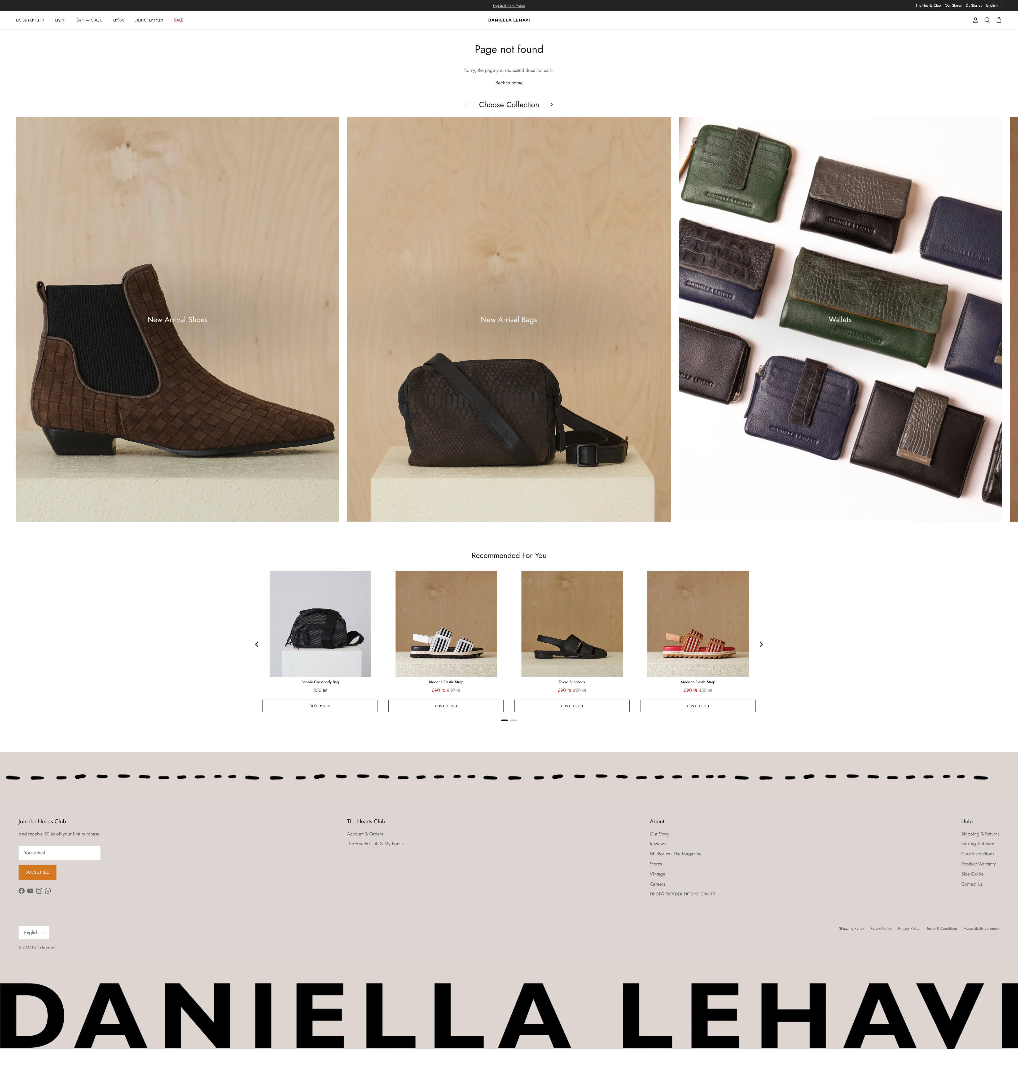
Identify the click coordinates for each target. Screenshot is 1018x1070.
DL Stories (974, 5)
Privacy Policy (909, 928)
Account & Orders (365, 833)
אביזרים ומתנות (149, 20)
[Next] (761, 644)
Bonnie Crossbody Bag (320, 681)
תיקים (60, 20)
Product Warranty (978, 863)
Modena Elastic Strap (446, 681)
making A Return (977, 843)
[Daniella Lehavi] (509, 20)
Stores (656, 863)
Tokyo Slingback (572, 681)
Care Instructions (977, 853)
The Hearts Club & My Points (375, 843)
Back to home (509, 82)
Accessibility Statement (981, 928)
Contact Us (971, 884)
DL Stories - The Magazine (675, 853)
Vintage (657, 873)
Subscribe (37, 872)
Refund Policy (881, 928)
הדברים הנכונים (30, 20)
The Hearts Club (928, 5)
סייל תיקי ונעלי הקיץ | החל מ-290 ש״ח (509, 7)
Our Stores (953, 5)
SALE (178, 20)
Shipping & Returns (980, 833)
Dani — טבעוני (89, 20)
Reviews (658, 843)
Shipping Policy (851, 928)
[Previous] (257, 644)
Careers (657, 884)
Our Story (659, 833)
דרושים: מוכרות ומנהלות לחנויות (682, 893)
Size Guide (972, 873)
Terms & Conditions (942, 928)
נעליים (118, 20)
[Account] (974, 20)
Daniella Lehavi (44, 947)
